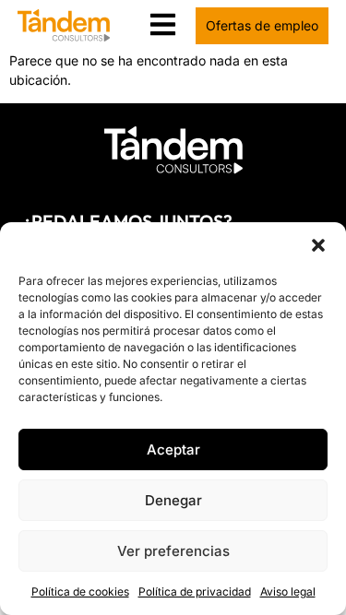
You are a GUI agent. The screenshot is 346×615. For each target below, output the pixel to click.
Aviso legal (288, 591)
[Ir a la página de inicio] (173, 150)
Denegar (173, 500)
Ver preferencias (173, 551)
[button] (318, 245)
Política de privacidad (194, 591)
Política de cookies (80, 591)
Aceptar (173, 449)
